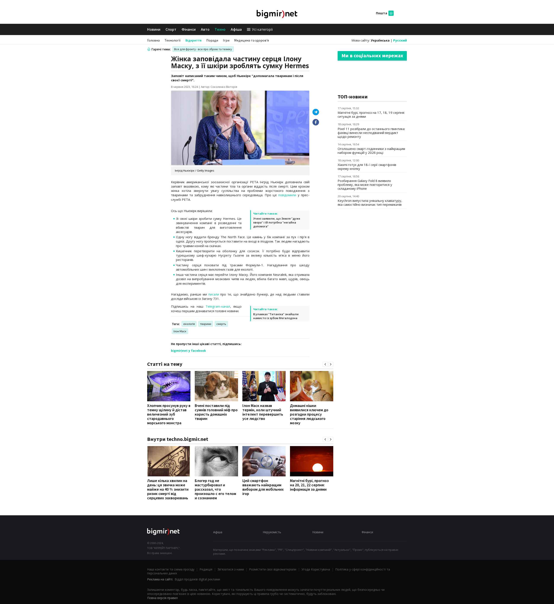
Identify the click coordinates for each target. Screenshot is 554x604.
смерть (221, 324)
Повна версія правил (162, 598)
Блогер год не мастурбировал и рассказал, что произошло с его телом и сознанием (215, 489)
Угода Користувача (315, 569)
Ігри (226, 40)
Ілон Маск (180, 331)
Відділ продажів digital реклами (197, 579)
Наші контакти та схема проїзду (170, 569)
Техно (220, 29)
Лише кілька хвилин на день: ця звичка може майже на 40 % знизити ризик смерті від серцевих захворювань (167, 489)
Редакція (206, 569)
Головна (153, 40)
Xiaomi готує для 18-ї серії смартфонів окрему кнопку (367, 166)
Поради (212, 40)
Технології (172, 40)
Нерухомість (272, 532)
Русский (400, 40)
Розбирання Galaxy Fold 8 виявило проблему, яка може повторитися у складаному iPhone (365, 184)
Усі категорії (262, 29)
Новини (153, 29)
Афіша (236, 29)
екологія (189, 324)
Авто (205, 29)
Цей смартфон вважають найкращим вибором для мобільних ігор (263, 487)
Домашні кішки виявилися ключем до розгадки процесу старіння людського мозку (309, 414)
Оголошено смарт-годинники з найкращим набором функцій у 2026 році (371, 150)
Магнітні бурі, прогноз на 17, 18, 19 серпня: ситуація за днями (371, 114)
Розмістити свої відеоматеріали (272, 569)
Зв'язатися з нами (230, 569)
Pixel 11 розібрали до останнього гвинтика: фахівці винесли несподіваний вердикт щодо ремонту (371, 133)
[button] (325, 364)
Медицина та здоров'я (251, 40)
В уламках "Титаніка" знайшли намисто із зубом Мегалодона (276, 316)
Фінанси (189, 29)
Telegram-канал (218, 306)
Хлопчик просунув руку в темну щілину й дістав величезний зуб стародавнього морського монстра (168, 414)
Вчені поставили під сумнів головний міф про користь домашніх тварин (216, 412)
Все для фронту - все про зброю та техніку (203, 49)
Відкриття (193, 40)
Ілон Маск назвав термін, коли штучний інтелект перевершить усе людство (262, 412)
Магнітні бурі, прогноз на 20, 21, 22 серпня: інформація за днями (309, 485)
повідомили (287, 195)
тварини (205, 324)
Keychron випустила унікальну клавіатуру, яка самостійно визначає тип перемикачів (370, 202)
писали (213, 294)
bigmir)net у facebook (188, 351)
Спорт (171, 29)
